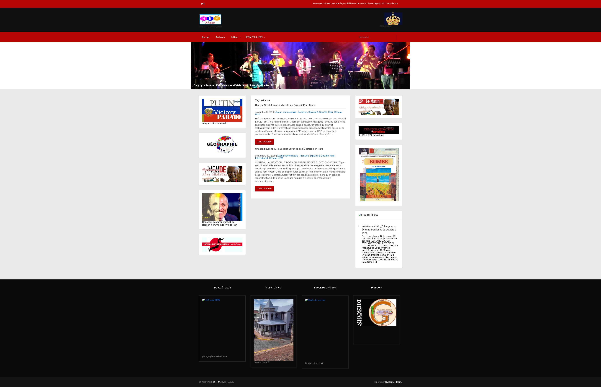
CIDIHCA (372, 215)
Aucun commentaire (285, 112)
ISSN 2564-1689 (254, 37)
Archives (220, 37)
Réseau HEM (276, 158)
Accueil (205, 37)
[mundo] (222, 174)
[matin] (379, 107)
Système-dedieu (393, 382)
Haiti (330, 112)
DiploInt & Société (317, 112)
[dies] (222, 245)
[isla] (273, 330)
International (261, 158)
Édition (234, 37)
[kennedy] (222, 110)
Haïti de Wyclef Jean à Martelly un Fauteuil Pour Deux (285, 105)
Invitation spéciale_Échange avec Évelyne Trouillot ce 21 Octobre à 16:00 (379, 229)
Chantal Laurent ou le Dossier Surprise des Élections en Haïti (289, 148)
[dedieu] (379, 130)
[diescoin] (376, 312)
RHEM (216, 382)
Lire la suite (264, 142)
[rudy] (222, 207)
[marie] (325, 330)
